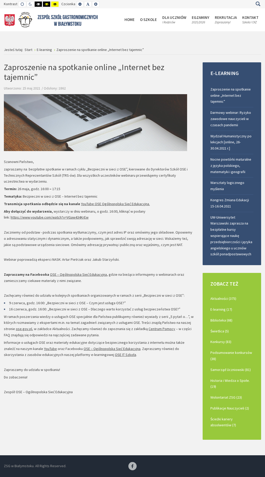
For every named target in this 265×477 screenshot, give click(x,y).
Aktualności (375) (223, 298)
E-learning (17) (221, 309)
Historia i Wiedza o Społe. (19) (230, 383)
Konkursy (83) (220, 341)
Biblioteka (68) (221, 320)
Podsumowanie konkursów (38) (231, 355)
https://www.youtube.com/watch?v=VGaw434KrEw (50, 217)
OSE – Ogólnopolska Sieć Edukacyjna (78, 274)
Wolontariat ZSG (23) (226, 397)
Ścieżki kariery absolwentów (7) (223, 422)
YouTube (50, 348)
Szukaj (258, 4)
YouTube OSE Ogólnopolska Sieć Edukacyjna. (115, 204)
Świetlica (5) (219, 331)
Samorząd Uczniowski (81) (230, 369)
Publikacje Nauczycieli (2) (229, 408)
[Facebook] (132, 466)
